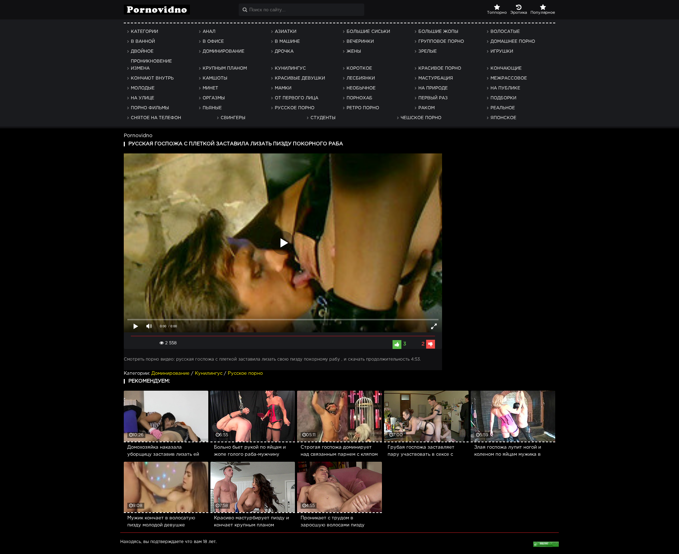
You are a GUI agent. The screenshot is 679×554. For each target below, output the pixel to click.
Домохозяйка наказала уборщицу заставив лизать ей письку (163, 451)
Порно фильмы (150, 108)
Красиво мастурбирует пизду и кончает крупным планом (251, 521)
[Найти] (245, 10)
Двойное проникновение (151, 53)
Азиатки (285, 32)
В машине (287, 41)
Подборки (503, 98)
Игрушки (502, 51)
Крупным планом (225, 68)
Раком (426, 108)
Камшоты (215, 78)
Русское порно (294, 108)
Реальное (503, 108)
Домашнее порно (513, 41)
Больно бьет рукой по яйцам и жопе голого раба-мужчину (250, 450)
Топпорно (497, 12)
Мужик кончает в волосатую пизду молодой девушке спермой (161, 522)
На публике (505, 88)
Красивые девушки (300, 78)
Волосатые (505, 32)
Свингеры (233, 118)
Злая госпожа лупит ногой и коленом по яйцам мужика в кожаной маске (507, 451)
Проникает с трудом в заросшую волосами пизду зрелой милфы (333, 522)
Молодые (143, 88)
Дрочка (284, 51)
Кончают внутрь (152, 78)
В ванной (143, 41)
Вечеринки (360, 41)
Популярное (542, 12)
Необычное (361, 88)
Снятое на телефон (156, 118)
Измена (140, 68)
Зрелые (427, 51)
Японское (503, 118)
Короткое (359, 68)
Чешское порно (421, 118)
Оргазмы (214, 98)
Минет (210, 88)
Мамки (283, 88)
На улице (142, 98)
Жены (354, 51)
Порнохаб (359, 98)
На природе (433, 88)
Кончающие (506, 68)
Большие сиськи (368, 32)
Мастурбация (435, 78)
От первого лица (296, 98)
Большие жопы (438, 32)
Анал (209, 32)
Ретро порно (363, 108)
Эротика (518, 12)
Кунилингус (290, 68)
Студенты (323, 118)
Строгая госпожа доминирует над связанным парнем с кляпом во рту (339, 451)
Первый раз (433, 98)
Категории (144, 32)
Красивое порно (439, 68)
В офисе (213, 41)
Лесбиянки (361, 78)
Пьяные (212, 108)
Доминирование (223, 51)
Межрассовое (509, 78)
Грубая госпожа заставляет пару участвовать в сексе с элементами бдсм (421, 451)
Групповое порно (441, 41)
